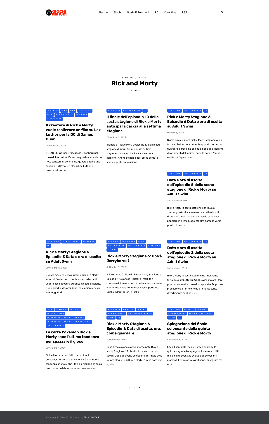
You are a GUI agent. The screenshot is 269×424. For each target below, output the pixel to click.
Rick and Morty (64, 115)
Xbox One (170, 12)
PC (156, 12)
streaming (89, 242)
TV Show (112, 250)
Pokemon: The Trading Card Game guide (69, 322)
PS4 (184, 12)
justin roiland (116, 246)
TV (145, 111)
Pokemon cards (55, 313)
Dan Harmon (128, 242)
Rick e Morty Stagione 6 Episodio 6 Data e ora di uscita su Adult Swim (194, 121)
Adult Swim (114, 111)
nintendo (62, 309)
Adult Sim (113, 242)
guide (141, 242)
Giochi (117, 12)
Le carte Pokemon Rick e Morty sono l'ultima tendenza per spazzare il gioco (72, 337)
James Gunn (84, 111)
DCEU (64, 111)
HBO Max (141, 309)
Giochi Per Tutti (91, 417)
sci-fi (111, 318)
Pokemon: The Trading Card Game (65, 318)
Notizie (103, 12)
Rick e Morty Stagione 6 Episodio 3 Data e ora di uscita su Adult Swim (73, 257)
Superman (81, 115)
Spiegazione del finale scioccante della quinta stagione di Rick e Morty (189, 328)
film (72, 111)
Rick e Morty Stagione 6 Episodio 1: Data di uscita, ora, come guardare (133, 328)
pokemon (75, 309)
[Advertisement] (134, 48)
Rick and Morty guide (140, 313)
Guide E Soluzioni (138, 12)
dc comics (52, 111)
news (49, 115)
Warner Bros (54, 119)
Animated (128, 309)
